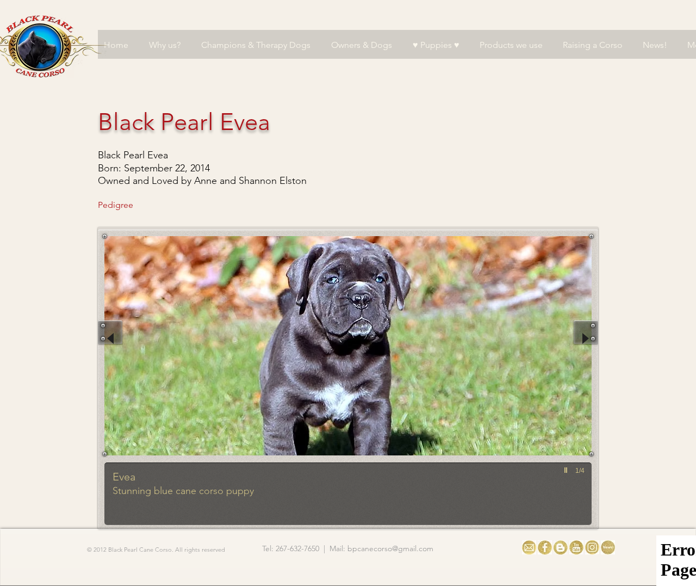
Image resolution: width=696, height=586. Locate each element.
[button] (316, 381)
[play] (567, 470)
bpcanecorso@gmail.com (390, 548)
